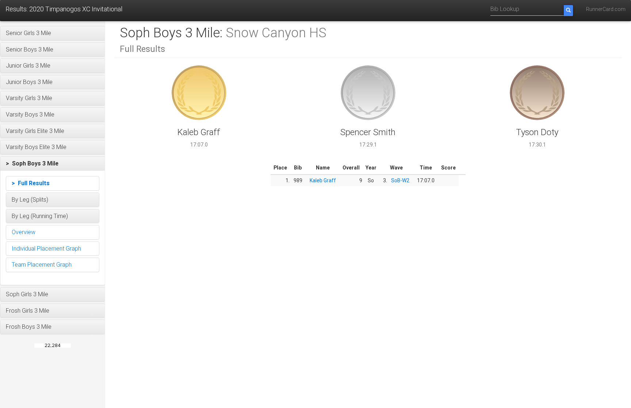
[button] (52, 33)
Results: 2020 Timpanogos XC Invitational (63, 9)
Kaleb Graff (323, 180)
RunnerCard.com (606, 9)
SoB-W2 (400, 180)
